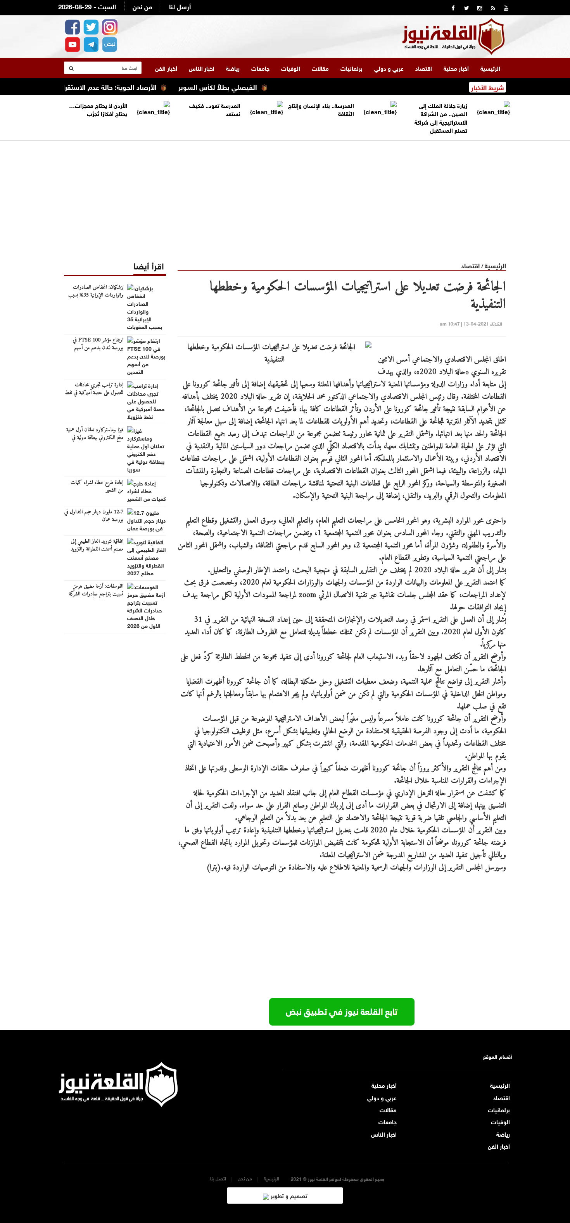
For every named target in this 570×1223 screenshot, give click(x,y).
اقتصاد (423, 68)
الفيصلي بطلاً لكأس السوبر (242, 86)
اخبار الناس (201, 68)
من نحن (142, 6)
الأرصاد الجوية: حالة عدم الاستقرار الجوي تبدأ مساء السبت (98, 86)
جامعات (260, 68)
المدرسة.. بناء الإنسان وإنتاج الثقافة (321, 109)
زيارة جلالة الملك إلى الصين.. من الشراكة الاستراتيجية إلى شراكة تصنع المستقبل (441, 117)
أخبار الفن (166, 68)
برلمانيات (351, 68)
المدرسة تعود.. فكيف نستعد (214, 109)
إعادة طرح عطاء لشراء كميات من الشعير (97, 486)
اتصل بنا (218, 1178)
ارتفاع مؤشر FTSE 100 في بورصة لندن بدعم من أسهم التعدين (98, 348)
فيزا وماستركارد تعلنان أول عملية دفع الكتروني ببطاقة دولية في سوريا (94, 437)
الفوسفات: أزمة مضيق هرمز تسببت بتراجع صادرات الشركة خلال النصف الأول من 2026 (95, 594)
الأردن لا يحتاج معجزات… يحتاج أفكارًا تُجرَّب (98, 109)
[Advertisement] (285, 195)
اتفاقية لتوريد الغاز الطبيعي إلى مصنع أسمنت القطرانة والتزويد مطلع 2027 (97, 549)
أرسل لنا (180, 6)
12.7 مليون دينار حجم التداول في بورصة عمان (93, 516)
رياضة (233, 68)
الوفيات (290, 68)
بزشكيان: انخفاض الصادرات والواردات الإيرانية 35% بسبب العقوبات (95, 295)
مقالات (320, 68)
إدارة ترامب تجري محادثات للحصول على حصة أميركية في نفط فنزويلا (94, 393)
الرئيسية (490, 68)
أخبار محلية (456, 68)
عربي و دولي (389, 68)
